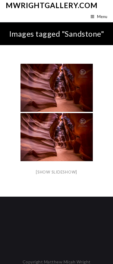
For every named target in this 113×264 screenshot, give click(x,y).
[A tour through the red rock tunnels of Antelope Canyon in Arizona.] (56, 88)
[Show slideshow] (56, 172)
